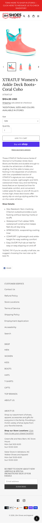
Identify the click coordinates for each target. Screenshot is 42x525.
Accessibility (10, 327)
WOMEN (8, 356)
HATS (7, 375)
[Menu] (38, 16)
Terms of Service (12, 308)
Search (7, 333)
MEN (6, 350)
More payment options (21, 150)
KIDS (6, 362)
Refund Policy (11, 296)
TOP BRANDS (10, 394)
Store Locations (11, 302)
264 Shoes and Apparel (24, 515)
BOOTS (7, 369)
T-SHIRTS (8, 381)
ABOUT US (9, 400)
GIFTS (7, 388)
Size (4, 117)
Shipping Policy (11, 314)
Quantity (6, 126)
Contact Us (9, 289)
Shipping (6, 103)
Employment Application (16, 321)
